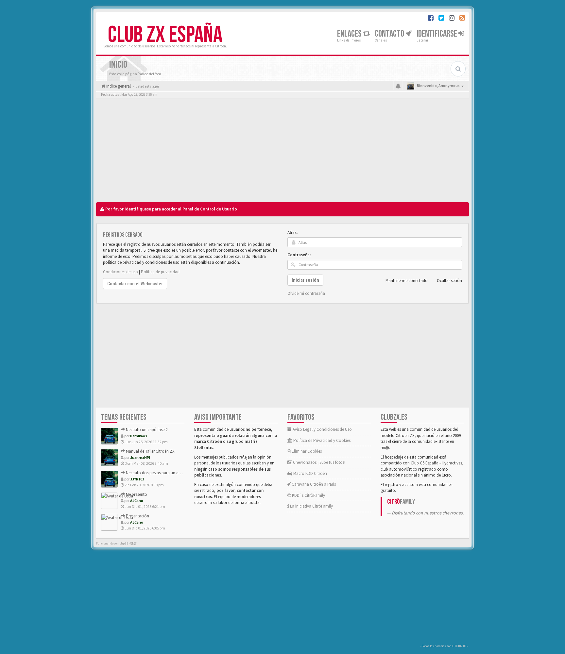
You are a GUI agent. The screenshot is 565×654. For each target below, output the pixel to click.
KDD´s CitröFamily (308, 495)
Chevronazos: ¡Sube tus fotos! (318, 462)
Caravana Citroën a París (313, 484)
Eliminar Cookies (306, 451)
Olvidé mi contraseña (306, 293)
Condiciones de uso (120, 272)
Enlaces (350, 33)
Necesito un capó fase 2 (146, 429)
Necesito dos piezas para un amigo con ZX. (164, 473)
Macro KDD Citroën (309, 473)
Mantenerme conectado (406, 280)
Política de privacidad (160, 272)
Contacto (390, 33)
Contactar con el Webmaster (135, 283)
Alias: (292, 232)
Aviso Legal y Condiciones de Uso (322, 429)
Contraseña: (299, 255)
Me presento (136, 494)
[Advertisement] (282, 152)
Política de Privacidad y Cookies (321, 440)
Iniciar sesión (305, 280)
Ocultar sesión (449, 280)
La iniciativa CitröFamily (311, 506)
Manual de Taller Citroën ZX (150, 451)
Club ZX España (165, 35)
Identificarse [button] (437, 33)
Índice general (118, 86)
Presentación (137, 516)
